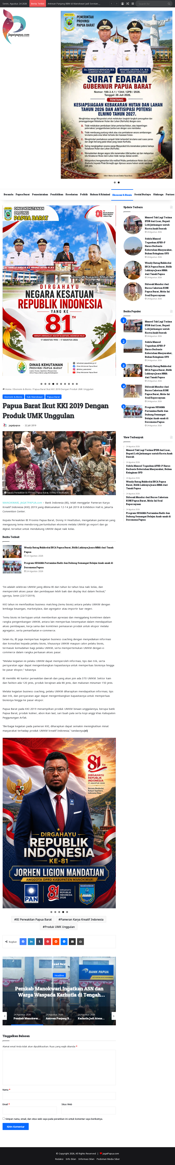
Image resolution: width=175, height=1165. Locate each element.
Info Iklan (71, 1158)
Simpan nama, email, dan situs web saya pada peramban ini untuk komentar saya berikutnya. (54, 1118)
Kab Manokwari (35, 396)
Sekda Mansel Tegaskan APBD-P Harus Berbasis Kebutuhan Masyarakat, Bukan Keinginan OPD (158, 246)
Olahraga (158, 194)
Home (8, 389)
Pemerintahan (40, 194)
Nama (6, 1089)
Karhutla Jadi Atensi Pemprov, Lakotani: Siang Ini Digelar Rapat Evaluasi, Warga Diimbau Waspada (98, 3)
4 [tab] (53, 384)
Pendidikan (56, 194)
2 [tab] (119, 182)
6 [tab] (61, 384)
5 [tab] (57, 384)
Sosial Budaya (142, 194)
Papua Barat (23, 194)
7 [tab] (65, 384)
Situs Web (67, 1104)
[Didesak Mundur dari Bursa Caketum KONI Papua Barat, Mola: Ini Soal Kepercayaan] (133, 291)
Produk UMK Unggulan (60, 926)
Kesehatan (72, 194)
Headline (59, 975)
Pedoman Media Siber (108, 1158)
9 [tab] (73, 384)
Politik (84, 194)
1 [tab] (115, 182)
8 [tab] (69, 384)
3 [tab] (49, 384)
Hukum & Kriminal (100, 194)
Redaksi (59, 1158)
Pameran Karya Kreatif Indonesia (81, 919)
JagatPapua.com (111, 1153)
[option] (59, 991)
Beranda (8, 194)
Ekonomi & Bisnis (122, 194)
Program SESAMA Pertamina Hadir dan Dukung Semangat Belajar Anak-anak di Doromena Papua (156, 414)
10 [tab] (77, 384)
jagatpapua (14, 425)
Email (6, 1104)
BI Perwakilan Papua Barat (34, 919)
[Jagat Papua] (16, 26)
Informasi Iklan (86, 1158)
